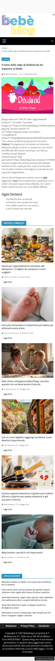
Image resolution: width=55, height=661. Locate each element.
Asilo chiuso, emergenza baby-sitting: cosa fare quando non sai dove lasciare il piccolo (25, 383)
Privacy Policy (27, 625)
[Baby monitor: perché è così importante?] (27, 531)
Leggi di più (7, 282)
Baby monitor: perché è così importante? (22, 552)
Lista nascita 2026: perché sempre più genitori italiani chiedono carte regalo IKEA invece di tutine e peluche (26, 591)
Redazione (11, 625)
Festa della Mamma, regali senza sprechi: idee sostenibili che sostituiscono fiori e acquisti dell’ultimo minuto (27, 598)
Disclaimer (44, 625)
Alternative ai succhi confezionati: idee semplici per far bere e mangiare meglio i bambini (26, 614)
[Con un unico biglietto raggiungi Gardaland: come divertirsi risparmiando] (27, 416)
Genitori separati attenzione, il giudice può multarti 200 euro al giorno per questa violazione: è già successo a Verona (27, 496)
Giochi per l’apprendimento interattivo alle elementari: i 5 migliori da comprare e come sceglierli (24, 269)
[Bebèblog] (18, 25)
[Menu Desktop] (4, 41)
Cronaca (5, 59)
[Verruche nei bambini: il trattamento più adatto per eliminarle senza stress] (27, 304)
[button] (52, 41)
